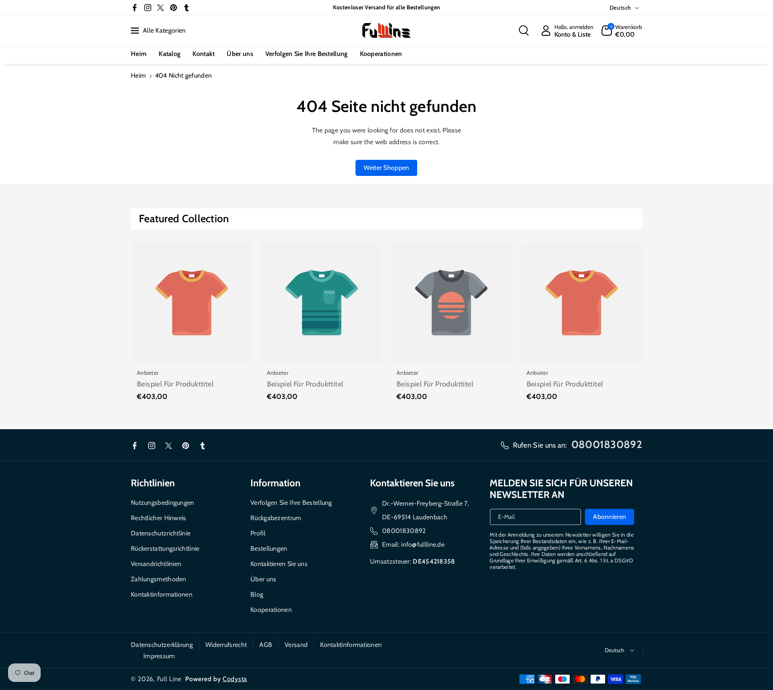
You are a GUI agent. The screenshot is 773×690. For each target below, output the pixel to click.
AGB (265, 645)
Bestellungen (268, 548)
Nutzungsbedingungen (162, 502)
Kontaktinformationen (161, 594)
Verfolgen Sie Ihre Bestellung (291, 502)
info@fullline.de (422, 544)
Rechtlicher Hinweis (158, 518)
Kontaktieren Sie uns (279, 564)
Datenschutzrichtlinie (160, 533)
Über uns (263, 579)
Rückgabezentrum (276, 518)
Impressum (159, 656)
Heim (138, 75)
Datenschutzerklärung (162, 645)
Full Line (169, 679)
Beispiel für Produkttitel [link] (175, 384)
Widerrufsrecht (226, 645)
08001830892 (404, 531)
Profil (257, 533)
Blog (256, 594)
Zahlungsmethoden (158, 579)
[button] (524, 30)
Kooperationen (271, 610)
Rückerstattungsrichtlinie (165, 548)
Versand (296, 645)
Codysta (235, 679)
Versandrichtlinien (156, 564)
